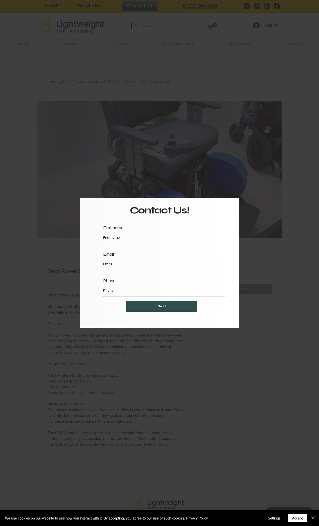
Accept (297, 518)
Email (108, 254)
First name (113, 227)
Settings (274, 518)
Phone (109, 280)
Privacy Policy (197, 518)
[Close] (313, 518)
